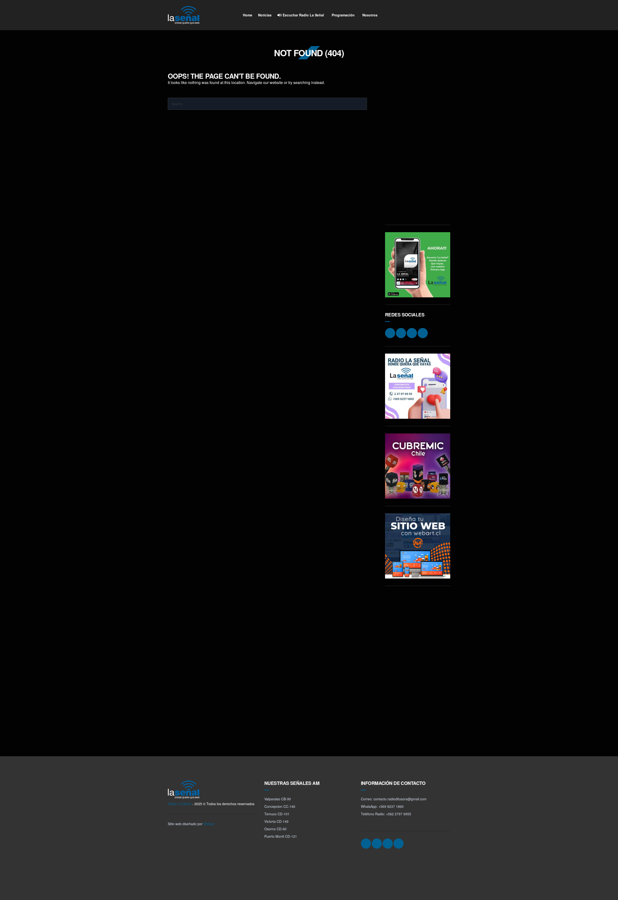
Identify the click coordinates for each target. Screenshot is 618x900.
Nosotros (370, 15)
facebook (427, 15)
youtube (445, 15)
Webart (209, 823)
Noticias (265, 15)
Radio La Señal (179, 803)
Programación (343, 15)
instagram (418, 15)
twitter (436, 15)
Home (247, 15)
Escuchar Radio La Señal (303, 15)
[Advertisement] (417, 145)
